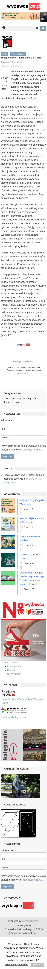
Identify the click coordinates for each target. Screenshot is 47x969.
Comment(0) (17, 66)
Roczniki (12, 670)
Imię (3, 429)
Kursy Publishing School (13, 717)
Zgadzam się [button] (38, 965)
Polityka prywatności (16, 964)
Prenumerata (14, 666)
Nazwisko (6, 437)
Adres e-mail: (8, 420)
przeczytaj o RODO (33, 449)
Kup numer (13, 662)
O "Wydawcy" (14, 674)
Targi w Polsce (18, 54)
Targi (4, 54)
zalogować (20, 398)
